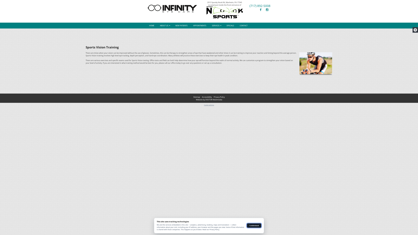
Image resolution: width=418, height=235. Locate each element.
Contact (244, 25)
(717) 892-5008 (259, 6)
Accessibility (207, 97)
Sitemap (196, 97)
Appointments (199, 25)
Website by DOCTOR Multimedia (209, 99)
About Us (164, 25)
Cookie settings (209, 105)
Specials (230, 25)
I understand (254, 225)
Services (216, 25)
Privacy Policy (219, 97)
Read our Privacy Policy (210, 229)
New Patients (181, 25)
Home (151, 25)
